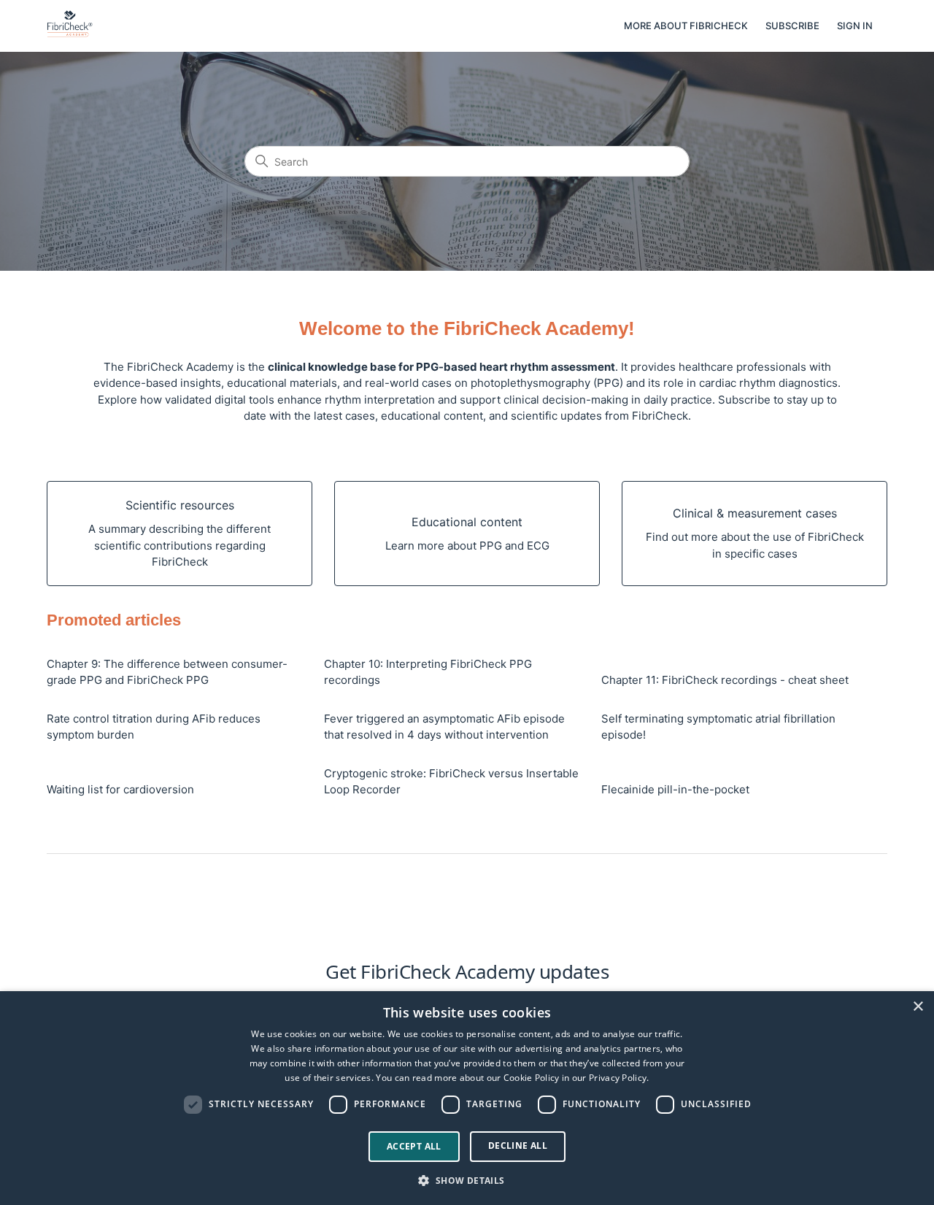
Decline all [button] (517, 1145)
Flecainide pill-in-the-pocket (675, 789)
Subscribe (792, 25)
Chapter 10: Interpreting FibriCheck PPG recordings (428, 672)
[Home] (70, 33)
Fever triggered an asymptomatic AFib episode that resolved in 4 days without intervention (444, 727)
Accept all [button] (414, 1146)
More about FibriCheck (686, 25)
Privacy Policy (618, 1077)
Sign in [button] (855, 25)
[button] (466, 1180)
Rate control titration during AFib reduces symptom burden (153, 727)
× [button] (917, 1006)
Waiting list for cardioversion (120, 789)
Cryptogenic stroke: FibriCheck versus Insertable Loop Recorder (451, 781)
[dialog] (467, 1098)
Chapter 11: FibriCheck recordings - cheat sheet (725, 680)
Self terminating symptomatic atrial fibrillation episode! (718, 727)
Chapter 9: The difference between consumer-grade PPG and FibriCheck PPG (167, 672)
